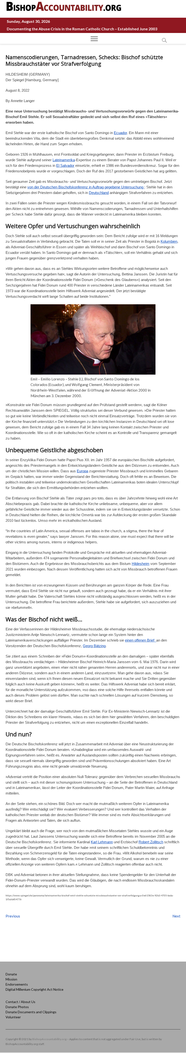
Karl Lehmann (102, 842)
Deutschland (99, 193)
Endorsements (17, 984)
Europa (82, 471)
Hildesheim (140, 564)
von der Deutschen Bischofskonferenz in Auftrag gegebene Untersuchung (85, 187)
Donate (11, 974)
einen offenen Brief (140, 640)
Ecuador (120, 133)
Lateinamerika (64, 160)
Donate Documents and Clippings (31, 1012)
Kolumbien (169, 241)
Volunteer (13, 1017)
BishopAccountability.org (49, 1039)
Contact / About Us (20, 1002)
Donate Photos (17, 1007)
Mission (11, 979)
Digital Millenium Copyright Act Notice (34, 989)
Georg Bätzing (94, 646)
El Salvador (65, 165)
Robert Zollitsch (151, 842)
